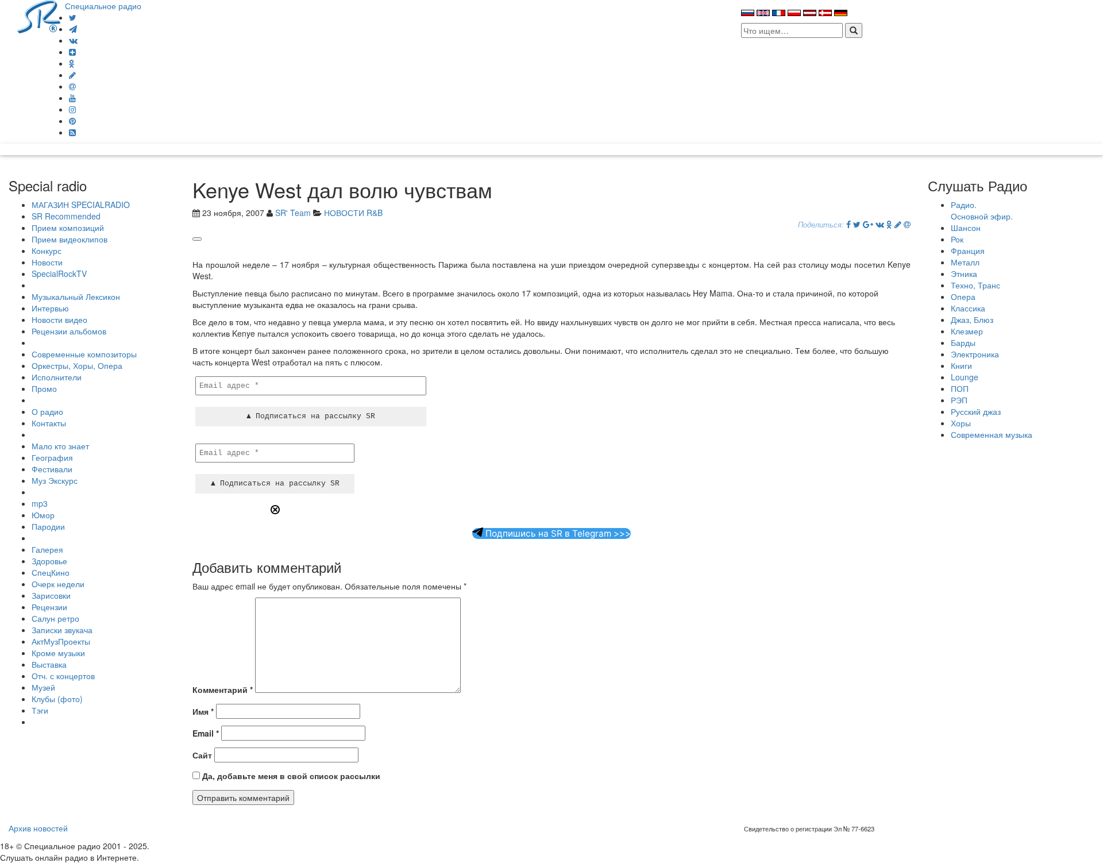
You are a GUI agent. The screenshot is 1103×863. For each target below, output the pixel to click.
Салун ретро (55, 618)
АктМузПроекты (61, 641)
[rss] (72, 132)
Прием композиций (68, 227)
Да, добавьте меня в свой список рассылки (290, 775)
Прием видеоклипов (69, 239)
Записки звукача (62, 629)
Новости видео (59, 319)
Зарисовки (51, 595)
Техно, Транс (975, 285)
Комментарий (222, 689)
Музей (43, 687)
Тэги (40, 710)
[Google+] (868, 224)
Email (205, 733)
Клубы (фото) (57, 698)
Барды (963, 342)
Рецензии (49, 606)
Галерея (47, 549)
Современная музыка (991, 434)
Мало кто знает (60, 446)
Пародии (48, 526)
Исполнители (57, 377)
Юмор (43, 515)
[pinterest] (72, 120)
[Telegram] (73, 28)
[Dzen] (72, 51)
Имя (203, 711)
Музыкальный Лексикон (76, 296)
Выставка (49, 664)
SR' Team (293, 212)
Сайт (202, 755)
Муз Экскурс (55, 480)
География (52, 457)
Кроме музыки (58, 652)
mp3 (40, 503)
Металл (965, 262)
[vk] (73, 40)
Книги (961, 365)
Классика (968, 308)
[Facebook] (848, 224)
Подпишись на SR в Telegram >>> (557, 533)
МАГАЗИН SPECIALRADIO (81, 204)
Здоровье (49, 561)
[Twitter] (72, 17)
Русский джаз (976, 411)
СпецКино (51, 572)
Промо (44, 388)
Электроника (975, 354)
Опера (963, 296)
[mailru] (72, 86)
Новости (47, 262)
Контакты (49, 423)
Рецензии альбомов (69, 331)
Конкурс (46, 250)
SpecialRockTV (59, 273)
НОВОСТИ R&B (353, 212)
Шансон (966, 227)
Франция (968, 250)
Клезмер (967, 331)
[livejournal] (72, 74)
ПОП (960, 388)
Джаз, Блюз (972, 319)
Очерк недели (58, 584)
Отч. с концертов (63, 675)
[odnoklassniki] (72, 63)
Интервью (50, 308)
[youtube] (72, 97)
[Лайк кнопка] (197, 239)
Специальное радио (103, 5)
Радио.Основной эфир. (982, 210)
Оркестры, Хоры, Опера (77, 365)
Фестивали (52, 469)
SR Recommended (66, 216)
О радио (47, 411)
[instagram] (72, 109)
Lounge (964, 377)
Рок (957, 239)
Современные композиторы (84, 354)
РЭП (959, 400)
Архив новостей (38, 828)
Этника (964, 273)
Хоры (961, 423)
